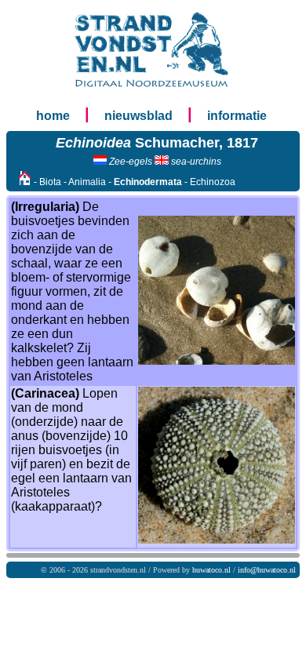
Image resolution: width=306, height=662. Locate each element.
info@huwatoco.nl (267, 570)
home (53, 115)
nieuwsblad (138, 115)
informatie (237, 115)
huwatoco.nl (211, 570)
